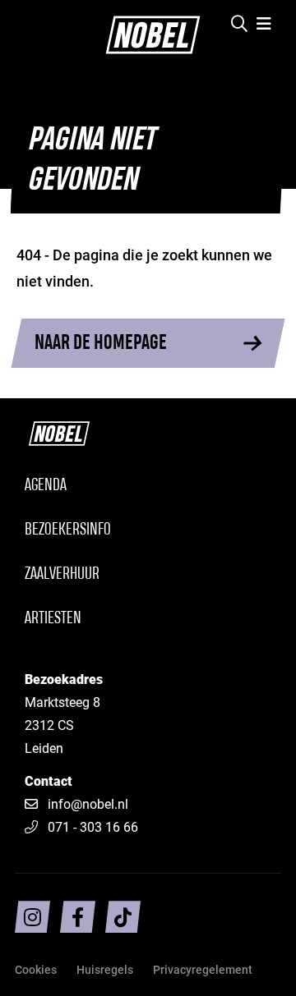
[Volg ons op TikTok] (123, 917)
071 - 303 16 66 (93, 826)
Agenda (46, 485)
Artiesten (53, 619)
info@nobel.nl (88, 803)
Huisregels (104, 969)
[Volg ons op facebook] (77, 917)
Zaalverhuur (62, 574)
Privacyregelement (202, 969)
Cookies (36, 969)
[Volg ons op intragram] (32, 917)
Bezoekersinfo (68, 530)
